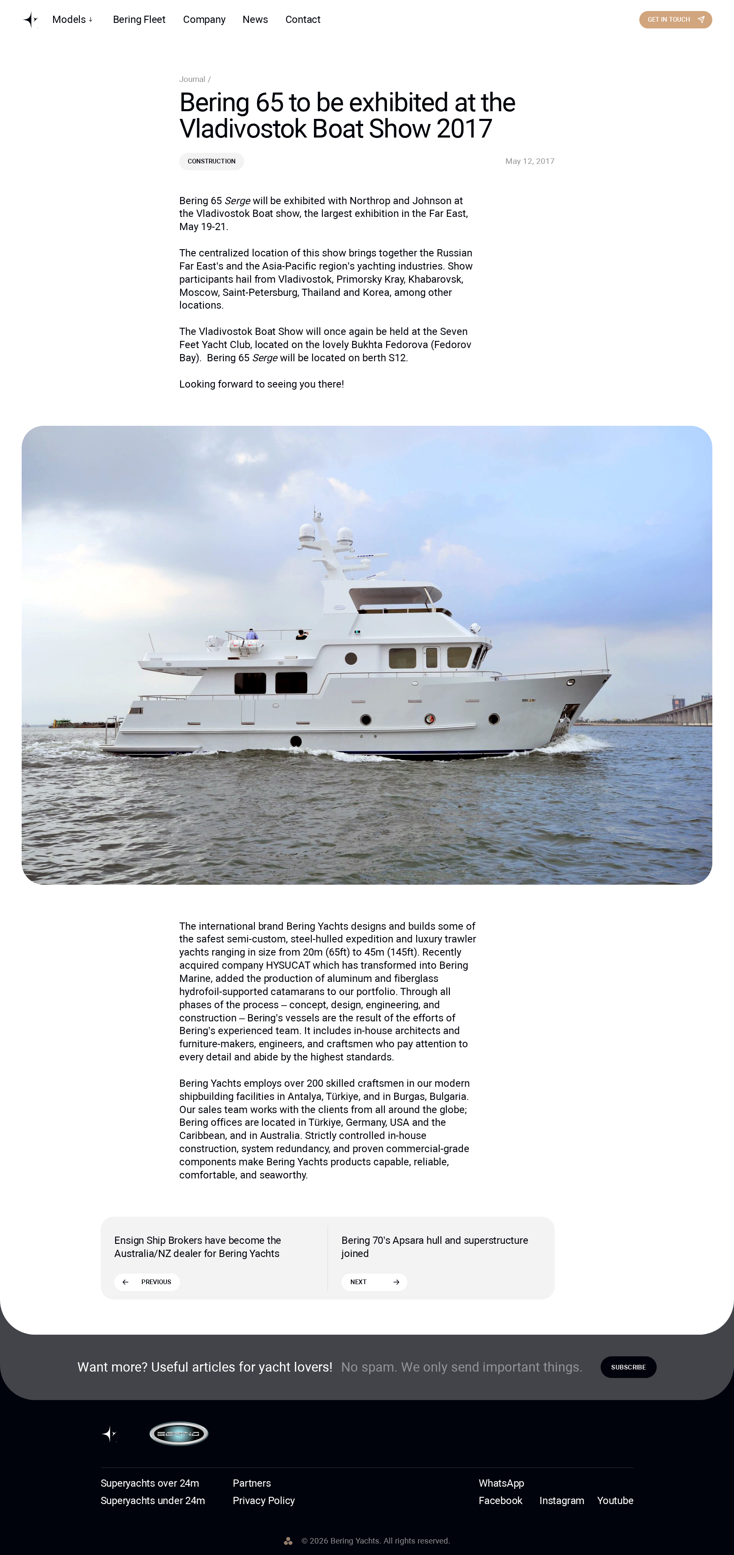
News (255, 19)
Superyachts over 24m (150, 1483)
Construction (211, 161)
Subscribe (628, 1367)
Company (204, 19)
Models (69, 19)
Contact (303, 19)
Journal (193, 79)
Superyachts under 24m (153, 1501)
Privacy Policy (264, 1501)
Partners (252, 1483)
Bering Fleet (139, 19)
